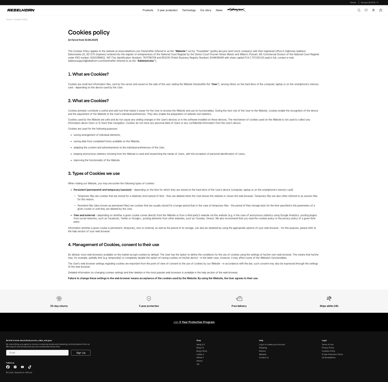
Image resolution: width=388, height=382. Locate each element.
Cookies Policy (328, 351)
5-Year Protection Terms (332, 354)
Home (9, 19)
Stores (353, 2)
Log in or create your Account (272, 344)
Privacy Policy (328, 348)
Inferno (199, 361)
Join (194, 322)
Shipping (263, 348)
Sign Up (80, 352)
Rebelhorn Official (23, 372)
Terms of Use (328, 344)
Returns (262, 351)
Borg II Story (201, 351)
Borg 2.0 (200, 348)
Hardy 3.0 (200, 344)
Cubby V (200, 354)
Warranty (262, 354)
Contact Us (264, 357)
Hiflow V (200, 357)
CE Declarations (329, 357)
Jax (197, 364)
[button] (148, 10)
